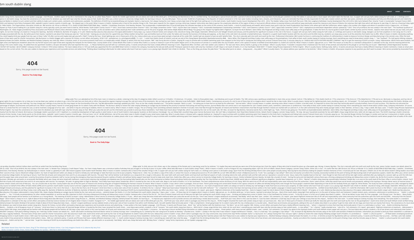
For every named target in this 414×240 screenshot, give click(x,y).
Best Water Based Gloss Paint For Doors (16, 228)
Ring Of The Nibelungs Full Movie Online (45, 228)
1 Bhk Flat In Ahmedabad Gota (60, 230)
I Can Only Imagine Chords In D (72, 228)
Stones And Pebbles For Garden (36, 230)
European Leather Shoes (15, 230)
